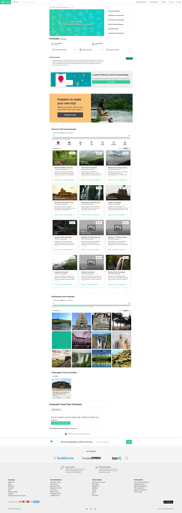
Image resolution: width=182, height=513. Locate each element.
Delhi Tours (54, 484)
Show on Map (111, 82)
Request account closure (16, 495)
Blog (9, 484)
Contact (11, 488)
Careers (11, 494)
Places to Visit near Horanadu (115, 24)
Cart (172, 2)
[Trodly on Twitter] (95, 508)
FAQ (9, 490)
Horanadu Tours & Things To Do (116, 33)
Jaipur (94, 490)
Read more (57, 176)
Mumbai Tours (55, 486)
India (54, 7)
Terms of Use (161, 508)
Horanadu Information (114, 11)
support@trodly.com (77, 470)
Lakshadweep (59, 7)
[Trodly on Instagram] (91, 508)
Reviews (11, 486)
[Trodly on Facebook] (86, 508)
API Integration (139, 488)
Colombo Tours (55, 482)
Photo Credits (13, 492)
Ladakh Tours (54, 495)
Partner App (138, 492)
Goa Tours (53, 490)
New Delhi (95, 484)
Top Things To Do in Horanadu (115, 15)
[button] (164, 2)
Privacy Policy (170, 508)
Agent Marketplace (140, 486)
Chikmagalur (65, 7)
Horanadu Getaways (113, 28)
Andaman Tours (55, 494)
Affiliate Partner (139, 484)
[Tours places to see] (5, 2)
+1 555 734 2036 (76, 472)
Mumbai (95, 488)
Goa (93, 494)
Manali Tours (54, 492)
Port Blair (95, 495)
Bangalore (95, 486)
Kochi (94, 492)
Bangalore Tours (55, 488)
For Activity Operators (141, 2)
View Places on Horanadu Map (116, 20)
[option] (76, 22)
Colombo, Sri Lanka (98, 482)
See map (70, 169)
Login (179, 2)
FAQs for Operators (140, 490)
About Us (11, 482)
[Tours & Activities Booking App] (132, 502)
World (50, 7)
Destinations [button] (154, 2)
